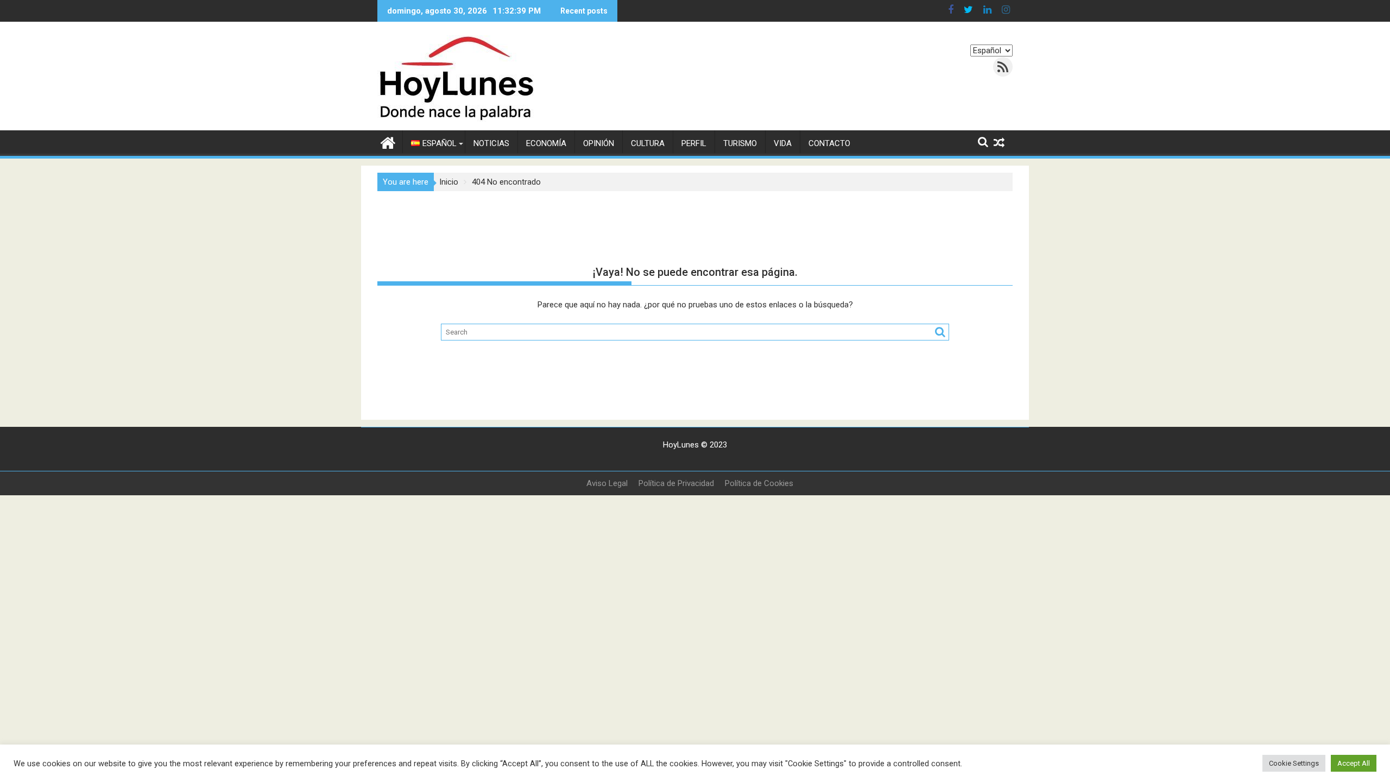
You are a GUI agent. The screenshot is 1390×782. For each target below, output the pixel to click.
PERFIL (693, 143)
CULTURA (648, 143)
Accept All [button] (1353, 763)
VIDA (783, 143)
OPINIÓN (598, 143)
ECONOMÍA (546, 143)
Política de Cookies (759, 483)
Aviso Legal (607, 483)
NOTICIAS (491, 143)
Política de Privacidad (676, 483)
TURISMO (740, 143)
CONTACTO (829, 143)
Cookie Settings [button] (1294, 763)
